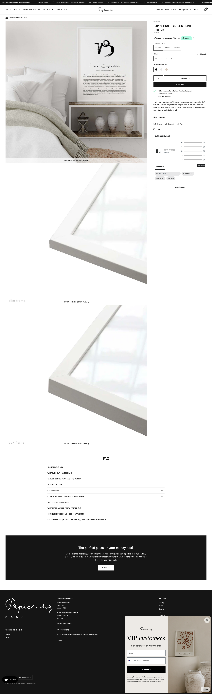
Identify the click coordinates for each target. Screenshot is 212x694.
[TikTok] (23, 617)
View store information (164, 97)
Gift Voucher (48, 9)
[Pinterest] (18, 617)
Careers (161, 609)
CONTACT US (61, 9)
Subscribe (146, 669)
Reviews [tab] (159, 166)
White (161, 69)
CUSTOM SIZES (53, 490)
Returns (161, 606)
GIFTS (16, 9)
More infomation (159, 117)
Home (7, 18)
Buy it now (180, 85)
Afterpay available (53, 2)
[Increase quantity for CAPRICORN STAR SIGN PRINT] (161, 78)
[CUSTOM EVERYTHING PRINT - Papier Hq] (142, 168)
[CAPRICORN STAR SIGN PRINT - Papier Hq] (142, 26)
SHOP (7, 9)
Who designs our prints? (58, 502)
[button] (193, 142)
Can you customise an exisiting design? (64, 479)
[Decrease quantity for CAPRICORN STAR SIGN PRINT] (155, 78)
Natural (166, 69)
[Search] (201, 9)
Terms (7, 637)
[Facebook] (8, 617)
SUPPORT (162, 598)
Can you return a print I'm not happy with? (65, 496)
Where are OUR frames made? (60, 473)
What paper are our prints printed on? (64, 508)
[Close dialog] (207, 620)
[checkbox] (170, 178)
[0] (204, 9)
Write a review (201, 165)
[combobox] (131, 661)
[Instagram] (13, 617)
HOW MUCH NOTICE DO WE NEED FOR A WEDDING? (66, 514)
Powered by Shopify (31, 683)
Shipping (161, 602)
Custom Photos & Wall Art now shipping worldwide (25, 2)
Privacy (8, 634)
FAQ (160, 612)
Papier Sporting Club (31, 9)
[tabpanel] (180, 192)
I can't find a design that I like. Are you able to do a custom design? (76, 520)
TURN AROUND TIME (54, 484)
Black (156, 69)
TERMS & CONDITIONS (14, 630)
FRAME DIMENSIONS (55, 467)
